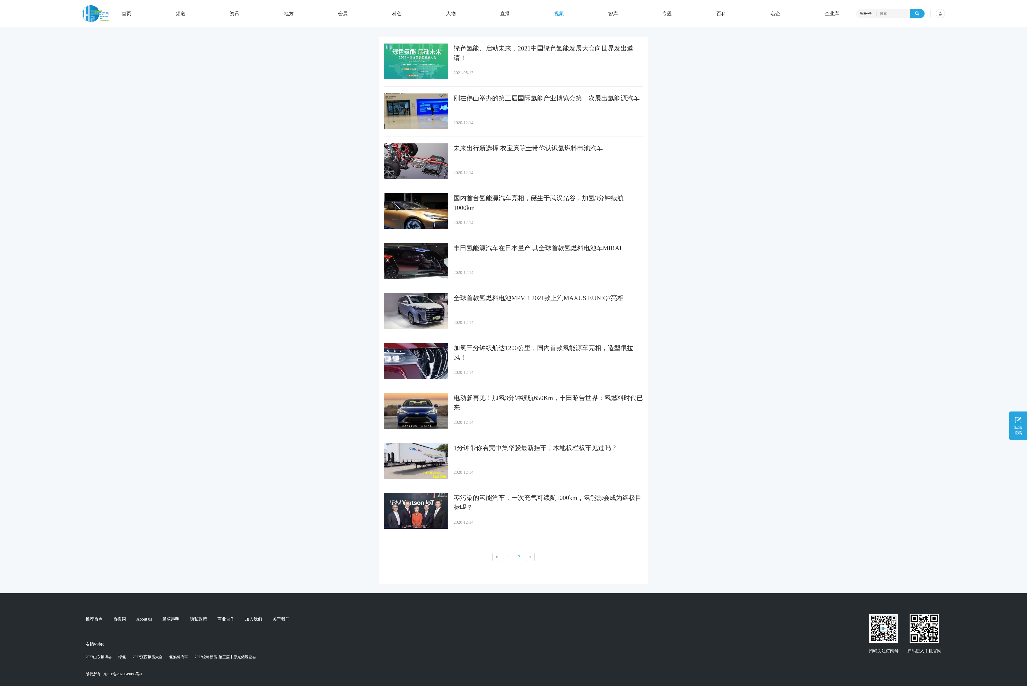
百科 (721, 13)
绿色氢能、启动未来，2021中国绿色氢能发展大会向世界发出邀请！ (543, 53)
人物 (451, 13)
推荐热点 (94, 619)
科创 (397, 13)
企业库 (832, 13)
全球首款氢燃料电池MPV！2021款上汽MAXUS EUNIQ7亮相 (539, 298)
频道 (180, 13)
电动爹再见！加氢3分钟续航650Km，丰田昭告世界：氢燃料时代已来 (548, 402)
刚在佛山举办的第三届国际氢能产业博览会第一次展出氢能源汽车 (547, 98)
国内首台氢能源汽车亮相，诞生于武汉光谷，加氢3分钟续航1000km (539, 203)
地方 (289, 13)
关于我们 (281, 619)
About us (144, 619)
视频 (559, 13)
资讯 (234, 13)
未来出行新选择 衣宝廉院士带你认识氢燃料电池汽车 (528, 148)
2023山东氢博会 (99, 657)
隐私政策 (198, 619)
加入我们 (253, 619)
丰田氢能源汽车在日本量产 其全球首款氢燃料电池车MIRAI (538, 248)
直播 (505, 13)
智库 (613, 13)
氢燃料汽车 (178, 657)
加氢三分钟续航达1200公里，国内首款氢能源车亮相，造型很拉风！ (543, 352)
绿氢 (122, 657)
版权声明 (170, 619)
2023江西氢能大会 (148, 657)
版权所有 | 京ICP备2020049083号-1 (114, 674)
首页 (126, 13)
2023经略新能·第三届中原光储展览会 (225, 657)
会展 (343, 13)
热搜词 (119, 619)
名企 (775, 13)
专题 (667, 13)
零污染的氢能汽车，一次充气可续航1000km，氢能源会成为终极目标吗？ (548, 502)
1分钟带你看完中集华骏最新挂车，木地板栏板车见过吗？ (535, 447)
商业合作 (226, 619)
